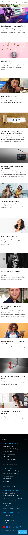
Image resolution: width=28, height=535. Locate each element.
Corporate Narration (8, 476)
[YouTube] (3, 527)
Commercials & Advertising (10, 471)
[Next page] (18, 430)
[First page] (6, 430)
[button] (22, 2)
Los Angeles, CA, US (8, 520)
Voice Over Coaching (8, 493)
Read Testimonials (7, 506)
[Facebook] (7, 527)
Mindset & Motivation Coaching (11, 508)
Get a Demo (5, 456)
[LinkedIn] (17, 527)
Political (4, 484)
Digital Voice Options (8, 486)
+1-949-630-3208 (7, 515)
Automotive (5, 481)
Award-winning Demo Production (12, 498)
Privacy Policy (5, 464)
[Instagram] (10, 527)
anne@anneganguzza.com (10, 518)
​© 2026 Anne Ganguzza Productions (11, 530)
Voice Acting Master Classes (10, 495)
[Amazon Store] (20, 527)
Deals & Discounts (7, 446)
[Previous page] (9, 430)
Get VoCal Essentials (8, 454)
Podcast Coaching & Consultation (12, 501)
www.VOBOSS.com (8, 523)
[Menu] (26, 1)
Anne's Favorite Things (9, 462)
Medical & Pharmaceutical (10, 473)
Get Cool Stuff (10, 444)
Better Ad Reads (7, 503)
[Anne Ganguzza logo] (2, 2)
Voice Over (8, 468)
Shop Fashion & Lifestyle (9, 459)
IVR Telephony (6, 478)
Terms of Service (13, 464)
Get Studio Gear (7, 451)
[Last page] (22, 430)
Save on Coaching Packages (10, 449)
